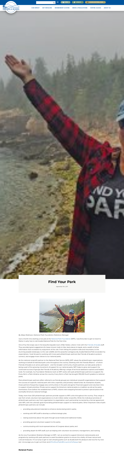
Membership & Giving (62, 8)
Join (66, 2)
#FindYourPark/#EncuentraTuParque (64, 442)
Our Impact (35, 8)
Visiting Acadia (95, 8)
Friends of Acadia (94, 345)
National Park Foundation (61, 339)
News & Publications (79, 8)
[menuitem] (36, 8)
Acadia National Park (96, 2)
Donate (78, 2)
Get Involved (47, 8)
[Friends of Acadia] (11, 8)
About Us (107, 8)
